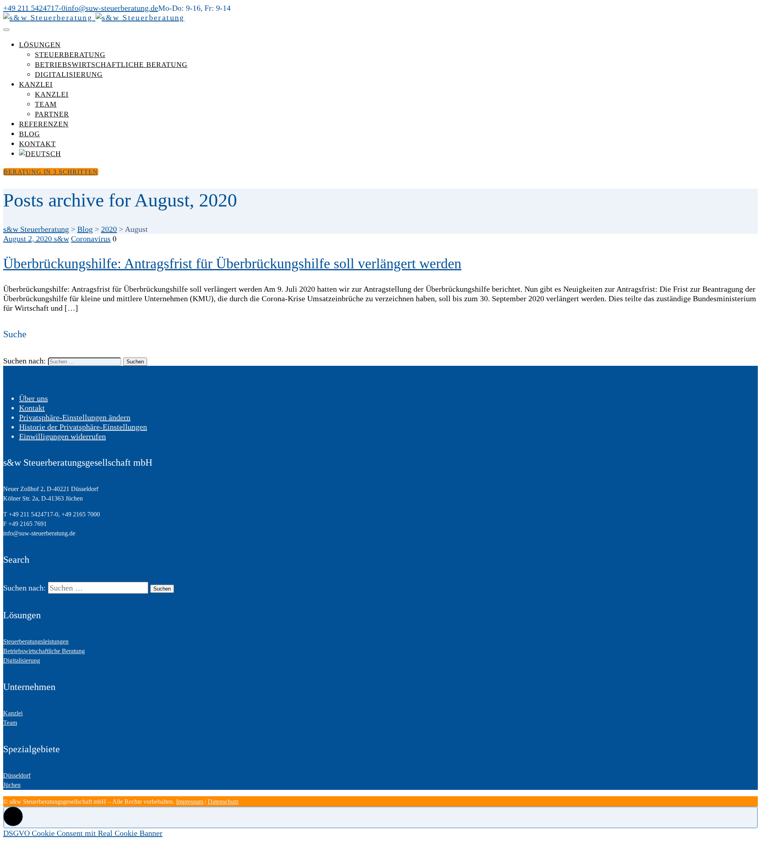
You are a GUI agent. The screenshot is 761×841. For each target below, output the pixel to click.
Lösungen (40, 45)
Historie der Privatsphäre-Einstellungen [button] (83, 426)
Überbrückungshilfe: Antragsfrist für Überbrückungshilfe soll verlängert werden (232, 263)
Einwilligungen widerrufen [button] (62, 436)
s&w (61, 238)
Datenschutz (223, 801)
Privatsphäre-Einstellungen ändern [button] (74, 417)
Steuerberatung (70, 55)
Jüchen (12, 785)
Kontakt (37, 144)
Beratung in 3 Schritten (51, 171)
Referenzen (44, 124)
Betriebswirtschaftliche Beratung (111, 65)
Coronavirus (91, 238)
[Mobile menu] (6, 30)
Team (46, 104)
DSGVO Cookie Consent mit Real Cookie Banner (83, 833)
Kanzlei (36, 84)
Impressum (189, 801)
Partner (52, 114)
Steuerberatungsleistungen (36, 641)
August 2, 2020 (28, 238)
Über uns (33, 398)
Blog (29, 134)
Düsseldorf (17, 775)
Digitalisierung (69, 74)
